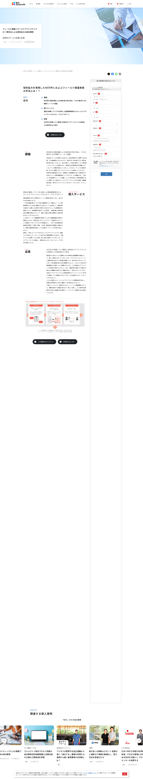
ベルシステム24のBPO (48, 3)
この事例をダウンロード (45, 342)
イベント (31, 3)
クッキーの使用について (89, 773)
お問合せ (121, 3)
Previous (4, 740)
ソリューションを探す (62, 3)
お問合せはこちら (56, 135)
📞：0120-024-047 (80, 3)
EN (130, 3)
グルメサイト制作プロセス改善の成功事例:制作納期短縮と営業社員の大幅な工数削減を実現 (38, 754)
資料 (111, 3)
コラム (71, 3)
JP (128, 3)
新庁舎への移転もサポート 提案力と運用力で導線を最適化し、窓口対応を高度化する (103, 754)
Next (138, 740)
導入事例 (38, 3)
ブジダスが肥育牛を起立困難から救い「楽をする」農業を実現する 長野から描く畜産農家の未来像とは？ (71, 756)
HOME (24, 71)
